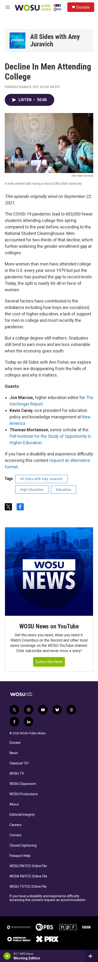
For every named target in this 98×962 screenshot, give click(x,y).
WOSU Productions (24, 794)
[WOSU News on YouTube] (49, 571)
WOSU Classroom (23, 784)
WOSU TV (17, 773)
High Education (32, 490)
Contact (15, 835)
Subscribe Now (49, 661)
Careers (15, 825)
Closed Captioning (23, 845)
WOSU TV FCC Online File (28, 886)
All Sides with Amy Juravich (55, 40)
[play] (7, 956)
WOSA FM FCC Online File (28, 876)
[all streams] (91, 956)
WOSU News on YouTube (49, 626)
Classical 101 (19, 763)
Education (63, 490)
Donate (82, 7)
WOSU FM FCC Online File (28, 866)
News (14, 753)
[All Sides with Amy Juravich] (17, 40)
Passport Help (20, 856)
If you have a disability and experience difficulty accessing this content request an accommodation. (48, 898)
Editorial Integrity (22, 814)
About (14, 804)
